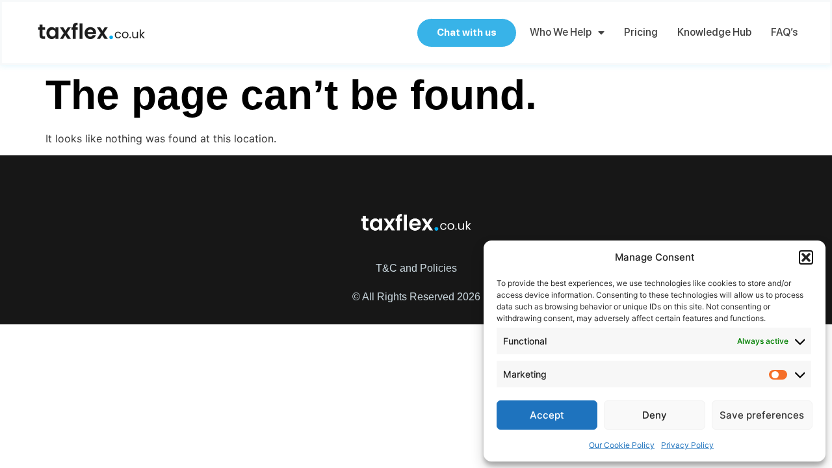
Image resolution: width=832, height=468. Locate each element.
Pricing (641, 32)
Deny (654, 415)
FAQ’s (784, 32)
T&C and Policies (416, 268)
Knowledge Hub (714, 32)
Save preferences (762, 415)
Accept (547, 415)
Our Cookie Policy (622, 445)
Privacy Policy (687, 445)
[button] (806, 257)
